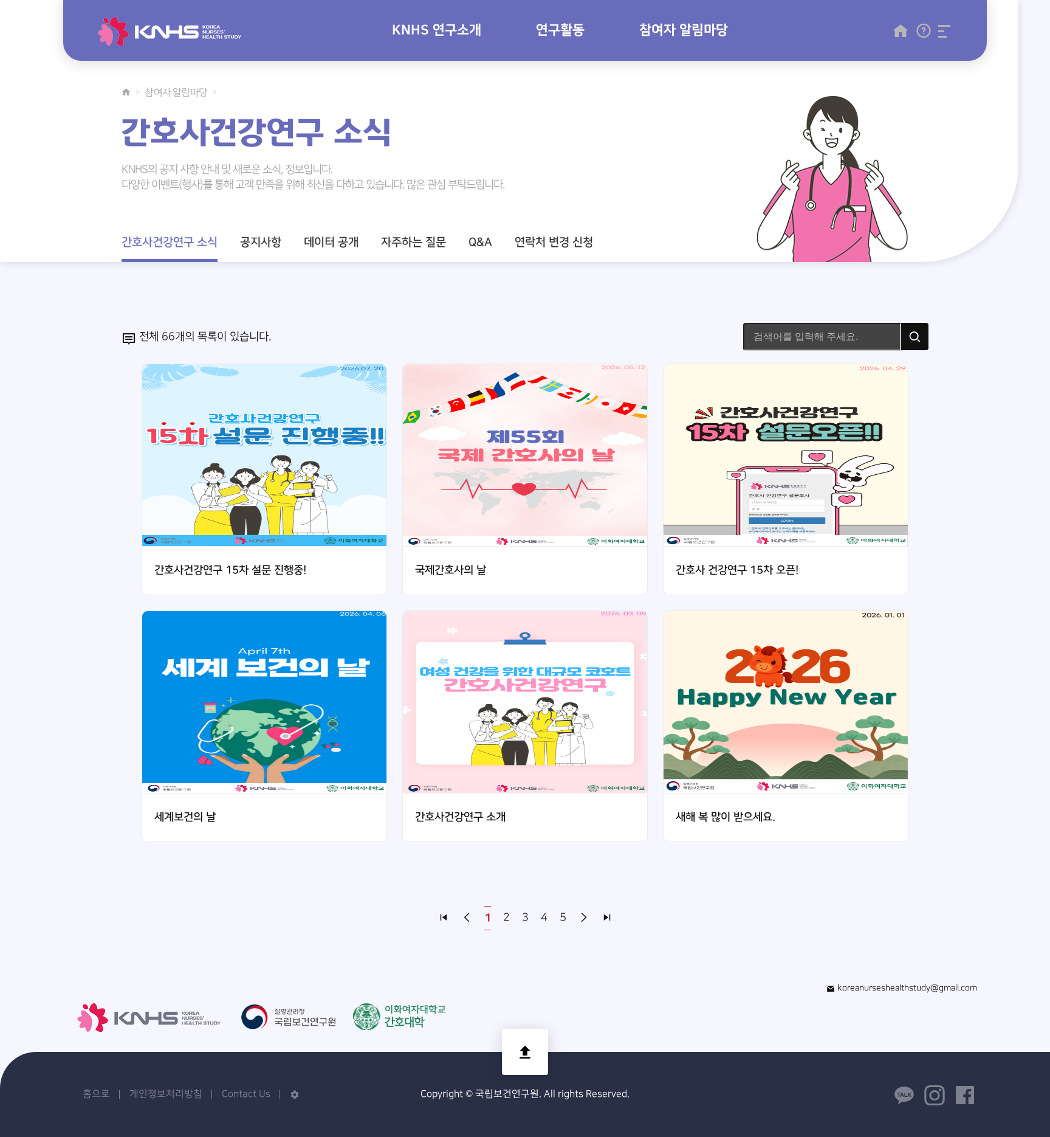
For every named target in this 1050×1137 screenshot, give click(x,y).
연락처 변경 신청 (554, 242)
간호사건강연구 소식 (170, 242)
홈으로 (96, 1094)
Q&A (480, 242)
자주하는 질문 (413, 242)
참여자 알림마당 (683, 30)
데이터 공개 (331, 242)
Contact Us (246, 1094)
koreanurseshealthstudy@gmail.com (906, 987)
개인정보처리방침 (165, 1094)
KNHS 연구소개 (436, 30)
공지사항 (260, 242)
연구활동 (560, 30)
